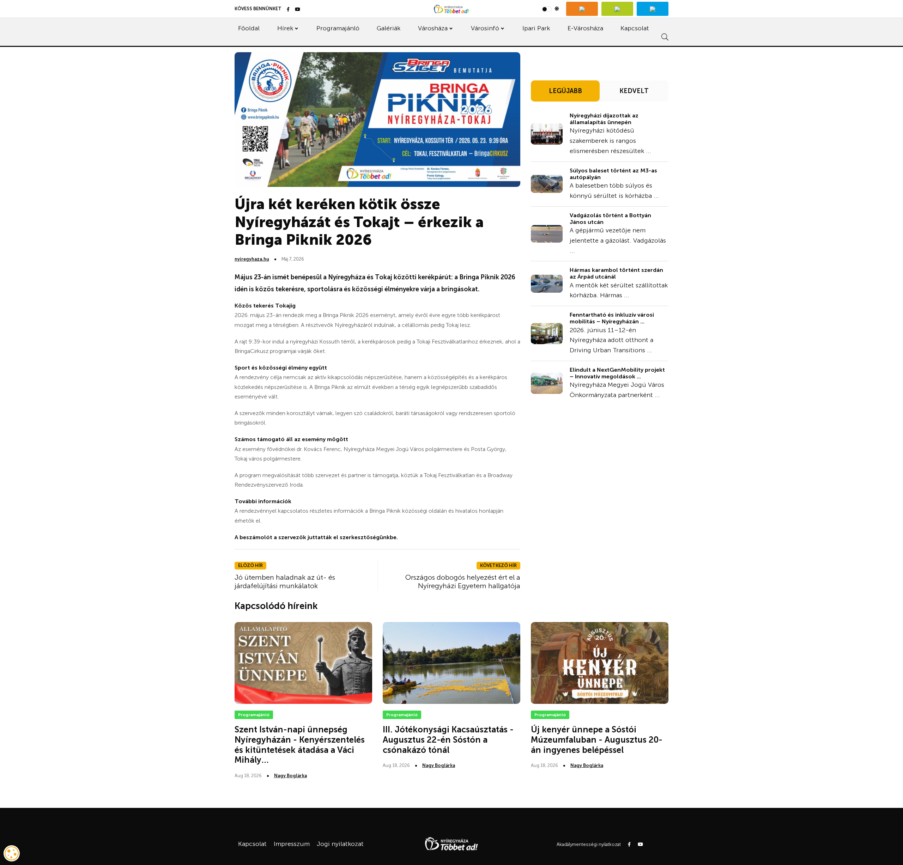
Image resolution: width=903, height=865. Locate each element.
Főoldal (249, 28)
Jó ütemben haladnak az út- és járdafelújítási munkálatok (285, 581)
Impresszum (292, 844)
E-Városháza (585, 28)
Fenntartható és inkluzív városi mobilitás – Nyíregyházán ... (612, 318)
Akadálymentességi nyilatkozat (589, 844)
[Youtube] (297, 9)
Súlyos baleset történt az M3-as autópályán (613, 174)
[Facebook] (288, 9)
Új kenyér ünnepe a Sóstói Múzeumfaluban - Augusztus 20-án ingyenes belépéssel (596, 739)
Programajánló (337, 28)
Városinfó (485, 28)
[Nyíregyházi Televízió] (582, 9)
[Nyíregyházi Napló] (617, 9)
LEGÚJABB (565, 91)
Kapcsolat (634, 28)
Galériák (388, 28)
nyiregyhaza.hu (252, 259)
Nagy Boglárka (290, 775)
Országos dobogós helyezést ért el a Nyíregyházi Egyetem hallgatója (462, 581)
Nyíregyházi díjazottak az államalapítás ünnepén (604, 119)
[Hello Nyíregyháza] (652, 9)
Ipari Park (536, 28)
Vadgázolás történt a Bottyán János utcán (610, 218)
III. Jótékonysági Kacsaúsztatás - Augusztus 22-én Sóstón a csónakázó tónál (448, 739)
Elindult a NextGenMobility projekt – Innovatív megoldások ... (617, 373)
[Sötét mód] (550, 9)
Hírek (285, 28)
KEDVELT (634, 91)
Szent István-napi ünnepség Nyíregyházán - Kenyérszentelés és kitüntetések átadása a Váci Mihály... (300, 744)
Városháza (433, 28)
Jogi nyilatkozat (340, 844)
